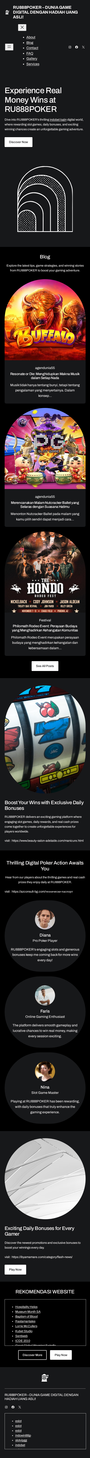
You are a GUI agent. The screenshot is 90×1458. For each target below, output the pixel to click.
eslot (18, 1421)
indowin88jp (23, 1435)
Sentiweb (21, 1336)
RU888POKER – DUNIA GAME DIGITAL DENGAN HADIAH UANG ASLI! (45, 12)
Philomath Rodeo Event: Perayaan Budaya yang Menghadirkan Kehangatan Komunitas (45, 628)
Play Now (15, 1269)
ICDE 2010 (22, 1340)
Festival (45, 620)
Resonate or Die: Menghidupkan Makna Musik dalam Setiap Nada (45, 376)
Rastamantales (25, 1321)
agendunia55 (45, 368)
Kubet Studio (23, 1331)
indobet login (58, 119)
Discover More (32, 1355)
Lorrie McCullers (26, 1326)
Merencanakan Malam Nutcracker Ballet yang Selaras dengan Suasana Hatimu (45, 505)
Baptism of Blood (26, 1316)
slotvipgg (21, 1440)
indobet (20, 1445)
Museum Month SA (28, 1311)
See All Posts (45, 666)
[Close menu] (22, 27)
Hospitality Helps (26, 1306)
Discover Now (18, 142)
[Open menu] (9, 47)
